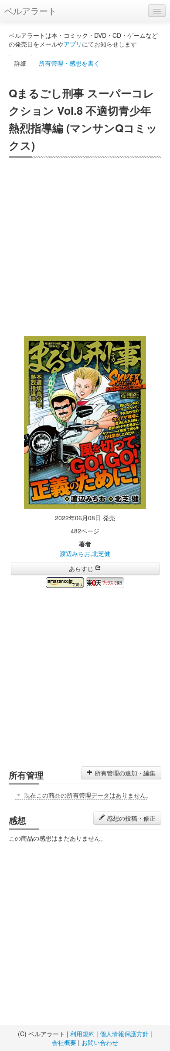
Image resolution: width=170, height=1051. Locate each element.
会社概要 (64, 1042)
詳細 (20, 63)
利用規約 (82, 1033)
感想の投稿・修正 (130, 818)
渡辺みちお (75, 553)
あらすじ (82, 568)
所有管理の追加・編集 (124, 772)
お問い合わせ (100, 1042)
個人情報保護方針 (124, 1033)
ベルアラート (30, 10)
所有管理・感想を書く (69, 63)
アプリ (73, 44)
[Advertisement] (85, 247)
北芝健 (101, 553)
